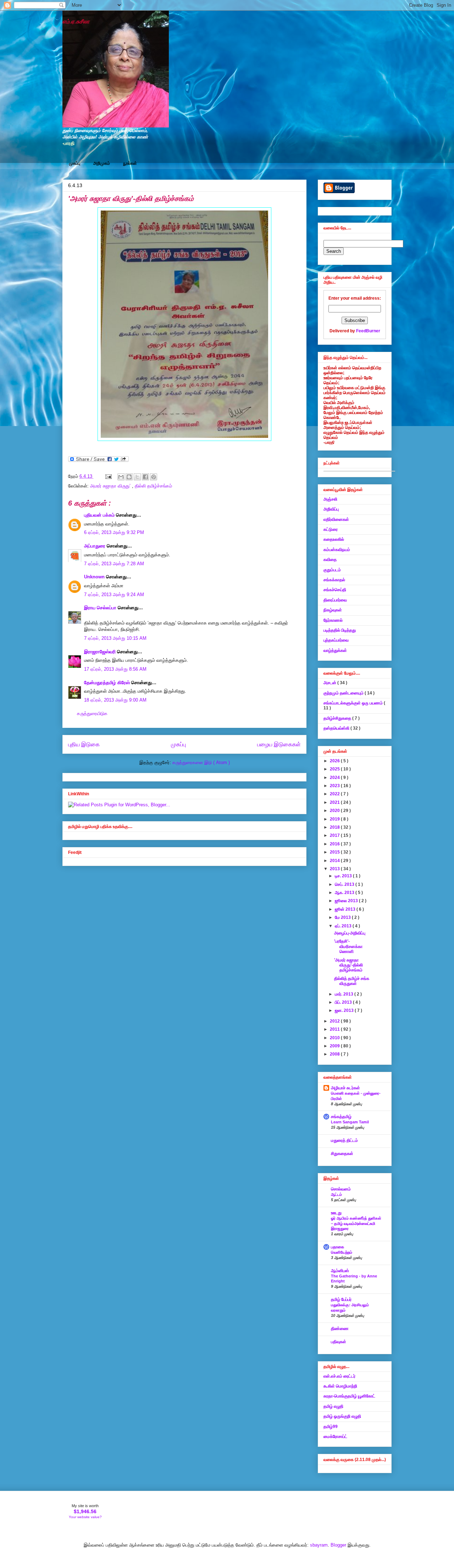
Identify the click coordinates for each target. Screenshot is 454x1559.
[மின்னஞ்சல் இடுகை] (108, 476)
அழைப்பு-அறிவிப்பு (349, 933)
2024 (335, 777)
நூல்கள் (130, 163)
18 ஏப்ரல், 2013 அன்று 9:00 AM (115, 700)
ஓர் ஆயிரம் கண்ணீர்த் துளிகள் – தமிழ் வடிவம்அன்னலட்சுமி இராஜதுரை (356, 1223)
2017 (335, 835)
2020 (335, 810)
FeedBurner (368, 330)
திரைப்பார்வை (335, 600)
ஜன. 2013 (345, 1010)
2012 (335, 1021)
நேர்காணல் (333, 620)
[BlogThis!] (129, 476)
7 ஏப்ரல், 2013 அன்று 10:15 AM (115, 638)
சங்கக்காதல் (334, 579)
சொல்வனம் (341, 1189)
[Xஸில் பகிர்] (137, 476)
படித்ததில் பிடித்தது (339, 630)
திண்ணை (340, 1328)
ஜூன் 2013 (345, 909)
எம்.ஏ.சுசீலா (75, 21)
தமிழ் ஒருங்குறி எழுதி (342, 1416)
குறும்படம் (332, 569)
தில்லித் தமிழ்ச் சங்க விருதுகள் (351, 981)
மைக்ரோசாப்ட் (335, 1436)
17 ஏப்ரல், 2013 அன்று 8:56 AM (115, 669)
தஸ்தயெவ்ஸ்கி (336, 728)
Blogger (338, 1545)
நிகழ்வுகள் (332, 609)
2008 (335, 1054)
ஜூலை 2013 (347, 900)
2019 (335, 819)
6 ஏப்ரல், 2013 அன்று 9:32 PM (114, 532)
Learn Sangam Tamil (350, 1122)
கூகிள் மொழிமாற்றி (340, 1386)
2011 (335, 1029)
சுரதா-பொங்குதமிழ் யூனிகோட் (349, 1396)
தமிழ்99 (330, 1426)
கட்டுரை (330, 529)
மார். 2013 (344, 994)
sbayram (319, 1545)
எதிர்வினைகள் (336, 519)
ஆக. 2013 (345, 892)
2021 (335, 802)
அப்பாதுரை (95, 546)
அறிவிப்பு (331, 509)
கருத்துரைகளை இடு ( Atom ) (201, 762)
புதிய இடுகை (84, 744)
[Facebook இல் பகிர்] (145, 476)
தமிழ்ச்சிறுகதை (337, 718)
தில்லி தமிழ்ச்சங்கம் (153, 486)
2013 (335, 868)
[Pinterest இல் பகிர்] (153, 476)
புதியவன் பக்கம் (100, 515)
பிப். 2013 (344, 1002)
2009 (335, 1045)
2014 (335, 860)
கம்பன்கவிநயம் (336, 549)
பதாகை (337, 1246)
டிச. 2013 (344, 875)
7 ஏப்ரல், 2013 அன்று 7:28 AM (114, 563)
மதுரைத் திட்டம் (344, 1140)
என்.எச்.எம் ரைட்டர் (339, 1376)
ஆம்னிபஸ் (340, 1270)
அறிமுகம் (101, 163)
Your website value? (85, 1517)
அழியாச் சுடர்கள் (345, 1087)
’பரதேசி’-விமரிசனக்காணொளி (348, 946)
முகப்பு (74, 163)
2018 (335, 827)
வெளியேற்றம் (341, 1252)
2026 (335, 760)
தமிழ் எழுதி (333, 1406)
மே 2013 (343, 917)
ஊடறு (336, 1212)
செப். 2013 (345, 884)
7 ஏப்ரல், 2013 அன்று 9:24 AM (114, 594)
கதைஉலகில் (333, 539)
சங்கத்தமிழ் (341, 1116)
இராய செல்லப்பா (101, 607)
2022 (335, 793)
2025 (335, 769)
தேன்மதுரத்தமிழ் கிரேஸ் (107, 682)
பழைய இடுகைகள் (279, 744)
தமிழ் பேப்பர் (341, 1299)
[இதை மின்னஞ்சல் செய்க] (120, 476)
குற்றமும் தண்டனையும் (344, 693)
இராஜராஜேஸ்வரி (100, 651)
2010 (335, 1037)
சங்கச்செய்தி (334, 589)
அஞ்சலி (330, 499)
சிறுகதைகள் (342, 1153)
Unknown (95, 576)
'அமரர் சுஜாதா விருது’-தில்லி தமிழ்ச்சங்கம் (348, 965)
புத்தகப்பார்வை (336, 640)
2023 (335, 785)
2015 (335, 852)
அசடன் (330, 682)
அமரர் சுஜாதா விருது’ (111, 486)
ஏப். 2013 (344, 925)
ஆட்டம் (336, 1194)
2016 (335, 843)
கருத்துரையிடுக (92, 713)
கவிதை (330, 559)
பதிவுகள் (338, 1341)
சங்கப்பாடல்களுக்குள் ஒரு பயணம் (353, 703)
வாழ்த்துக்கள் (335, 650)
